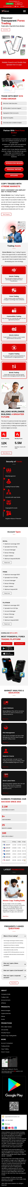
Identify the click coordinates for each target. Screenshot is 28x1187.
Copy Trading (4, 1049)
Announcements (5, 1000)
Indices (3, 1016)
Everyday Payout (5, 1032)
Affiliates (3, 1003)
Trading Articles (5, 1046)
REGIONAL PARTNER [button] (14, 169)
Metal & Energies (5, 1010)
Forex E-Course (5, 1052)
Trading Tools (4, 997)
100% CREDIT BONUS (6, 1027)
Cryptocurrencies (6, 1013)
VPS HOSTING (4, 1030)
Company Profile (5, 994)
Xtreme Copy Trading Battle (8, 1035)
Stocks (3, 1019)
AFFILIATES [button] (14, 175)
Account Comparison (7, 1043)
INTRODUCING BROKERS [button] (14, 163)
